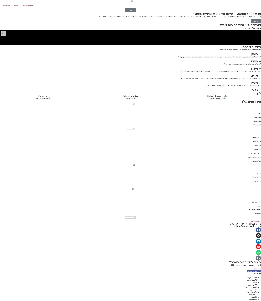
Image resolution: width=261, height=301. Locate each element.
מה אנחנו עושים (28, 6)
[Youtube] (258, 246)
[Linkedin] (258, 241)
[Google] (258, 258)
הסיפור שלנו (6, 6)
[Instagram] (258, 235)
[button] (254, 271)
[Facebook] (258, 230)
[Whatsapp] (258, 252)
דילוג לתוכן (257, 269)
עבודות (16, 6)
